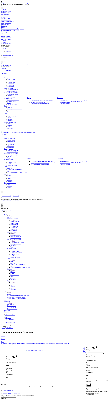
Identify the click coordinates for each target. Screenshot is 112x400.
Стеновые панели (50, 343)
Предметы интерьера (16, 283)
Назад (10, 215)
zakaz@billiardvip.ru (7, 55)
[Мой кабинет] (1, 194)
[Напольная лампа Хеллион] (44, 350)
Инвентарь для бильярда (17, 242)
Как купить (10, 304)
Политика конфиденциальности (11, 393)
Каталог (9, 217)
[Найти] (2, 8)
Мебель (12, 272)
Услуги (9, 294)
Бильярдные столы (15, 221)
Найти (2, 398)
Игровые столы (14, 251)
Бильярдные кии (15, 235)
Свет (11, 261)
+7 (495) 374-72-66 (6, 43)
